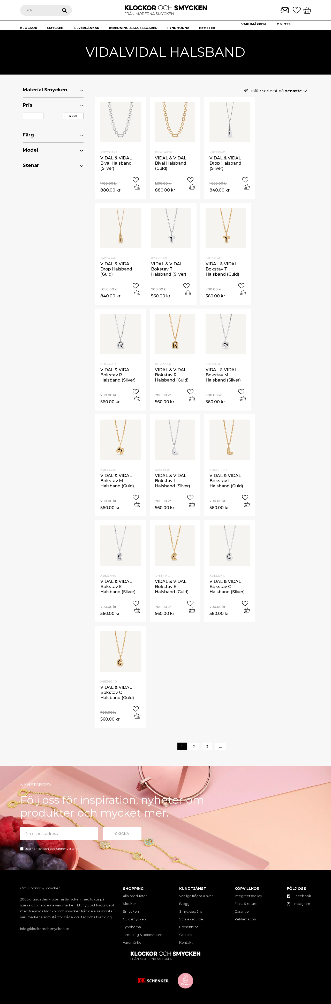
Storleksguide (191, 919)
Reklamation (245, 919)
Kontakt (249, 31)
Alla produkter (135, 896)
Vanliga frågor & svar (196, 896)
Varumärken (253, 24)
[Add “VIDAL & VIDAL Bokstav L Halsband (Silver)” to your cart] (192, 504)
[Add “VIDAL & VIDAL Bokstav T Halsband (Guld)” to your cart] (243, 292)
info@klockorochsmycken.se (44, 929)
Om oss (283, 24)
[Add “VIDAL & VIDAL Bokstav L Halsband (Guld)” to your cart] (247, 504)
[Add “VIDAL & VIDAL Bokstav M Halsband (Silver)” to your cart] (243, 398)
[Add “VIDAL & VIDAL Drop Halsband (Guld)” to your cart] (137, 292)
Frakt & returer (247, 904)
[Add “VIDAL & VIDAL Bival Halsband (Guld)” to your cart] (192, 186)
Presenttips (188, 927)
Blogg (184, 904)
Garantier (242, 911)
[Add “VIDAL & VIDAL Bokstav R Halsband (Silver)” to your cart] (137, 398)
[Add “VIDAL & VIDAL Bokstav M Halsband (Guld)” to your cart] (137, 504)
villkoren (73, 849)
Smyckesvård (190, 911)
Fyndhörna (132, 927)
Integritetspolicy (248, 896)
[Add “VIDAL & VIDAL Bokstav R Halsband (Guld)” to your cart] (192, 398)
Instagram (301, 904)
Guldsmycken (134, 919)
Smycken (131, 911)
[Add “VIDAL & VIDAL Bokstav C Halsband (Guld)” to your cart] (137, 716)
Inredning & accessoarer (143, 935)
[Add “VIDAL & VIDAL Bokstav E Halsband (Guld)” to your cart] (192, 610)
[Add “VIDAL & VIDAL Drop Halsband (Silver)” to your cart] (247, 186)
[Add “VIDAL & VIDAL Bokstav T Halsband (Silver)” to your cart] (188, 292)
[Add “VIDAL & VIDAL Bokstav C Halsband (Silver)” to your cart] (247, 610)
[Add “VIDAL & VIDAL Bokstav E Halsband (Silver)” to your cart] (137, 610)
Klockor (129, 904)
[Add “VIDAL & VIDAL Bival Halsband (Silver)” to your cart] (137, 186)
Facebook (302, 896)
